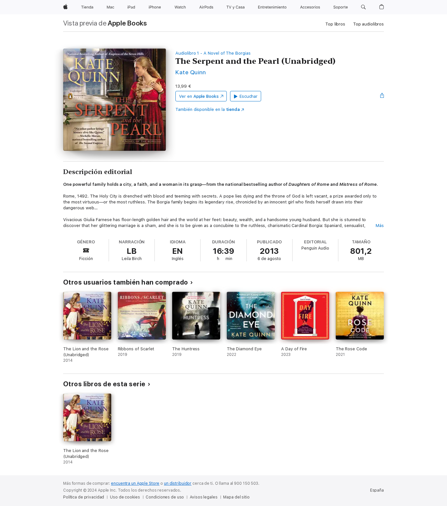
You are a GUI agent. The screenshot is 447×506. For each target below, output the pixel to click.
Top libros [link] (335, 24)
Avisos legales (203, 497)
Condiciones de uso (165, 497)
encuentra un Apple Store (135, 483)
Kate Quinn (190, 72)
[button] (363, 7)
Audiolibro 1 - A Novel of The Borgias (213, 53)
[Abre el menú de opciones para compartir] (382, 96)
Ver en (199, 96)
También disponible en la (207, 109)
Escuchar (249, 96)
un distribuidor (177, 483)
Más (380, 225)
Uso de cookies (125, 497)
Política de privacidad (83, 497)
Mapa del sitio (236, 497)
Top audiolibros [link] (368, 24)
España (377, 490)
